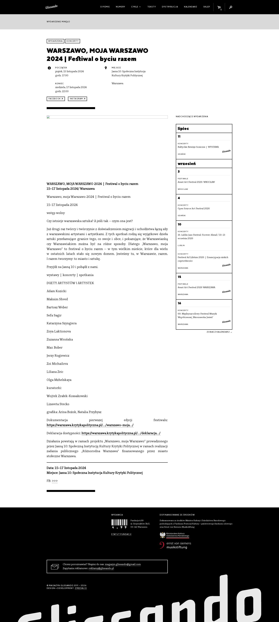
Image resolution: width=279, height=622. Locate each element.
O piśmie (105, 7)
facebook (55, 99)
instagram (76, 99)
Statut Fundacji (121, 534)
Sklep (206, 7)
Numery (120, 7)
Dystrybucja (170, 7)
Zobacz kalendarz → (219, 332)
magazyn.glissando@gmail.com (123, 564)
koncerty (73, 41)
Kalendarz (190, 7)
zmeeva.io (81, 588)
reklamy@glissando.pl (101, 568)
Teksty (151, 7)
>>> (55, 481)
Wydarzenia (55, 41)
